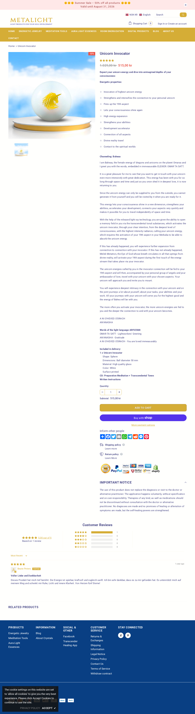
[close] (185, 4)
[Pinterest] (128, 635)
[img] (18, 564)
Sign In (161, 23)
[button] (138, 14)
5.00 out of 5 (44, 537)
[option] (51, 95)
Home (11, 46)
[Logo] (31, 21)
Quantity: (104, 386)
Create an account (177, 23)
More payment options (143, 425)
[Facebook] (121, 635)
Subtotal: (104, 398)
